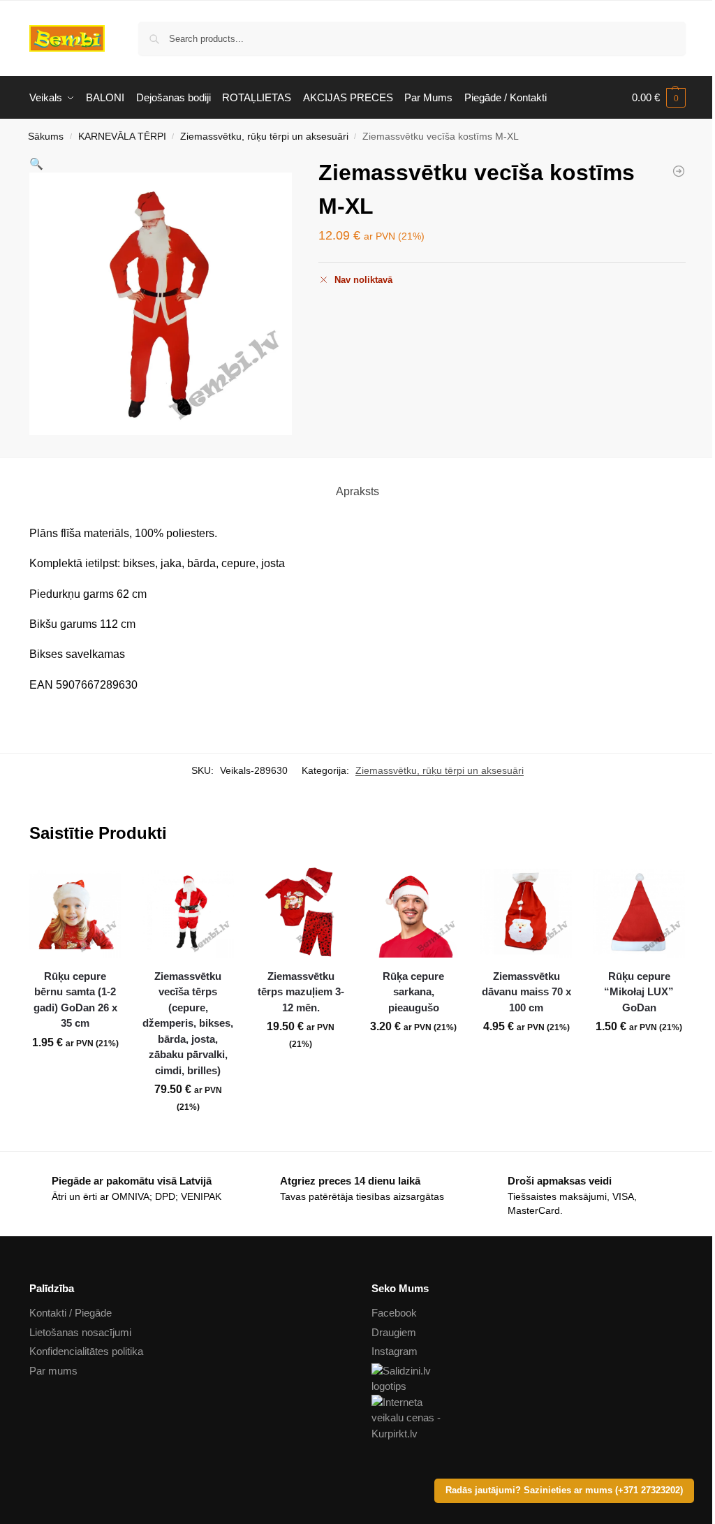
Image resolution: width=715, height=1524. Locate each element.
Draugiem (393, 1332)
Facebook (394, 1313)
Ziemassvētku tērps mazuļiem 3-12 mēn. (301, 991)
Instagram (394, 1351)
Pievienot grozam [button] (75, 1073)
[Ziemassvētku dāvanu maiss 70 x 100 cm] (526, 911)
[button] (659, 98)
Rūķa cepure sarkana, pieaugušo (413, 991)
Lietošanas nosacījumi (80, 1332)
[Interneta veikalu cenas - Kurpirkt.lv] (528, 1418)
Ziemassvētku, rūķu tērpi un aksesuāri (264, 136)
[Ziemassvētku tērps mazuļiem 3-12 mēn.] (301, 911)
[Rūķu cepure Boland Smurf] (679, 171)
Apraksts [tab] (357, 491)
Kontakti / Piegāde (70, 1313)
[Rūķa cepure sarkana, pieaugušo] (413, 911)
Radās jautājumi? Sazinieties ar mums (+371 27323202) (564, 1490)
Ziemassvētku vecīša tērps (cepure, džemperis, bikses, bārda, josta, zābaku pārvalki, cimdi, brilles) (187, 1023)
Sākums (46, 136)
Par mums (53, 1371)
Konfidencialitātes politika (86, 1351)
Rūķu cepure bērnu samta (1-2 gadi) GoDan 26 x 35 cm (75, 1000)
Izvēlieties (301, 1074)
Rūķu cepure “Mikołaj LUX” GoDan (639, 991)
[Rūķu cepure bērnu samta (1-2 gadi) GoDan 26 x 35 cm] (75, 911)
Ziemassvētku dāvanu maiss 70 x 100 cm (526, 991)
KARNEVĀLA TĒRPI (122, 136)
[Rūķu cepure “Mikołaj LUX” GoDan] (639, 911)
